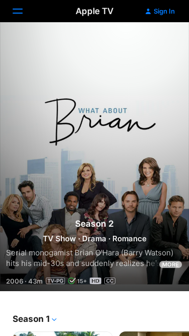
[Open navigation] (24, 11)
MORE (170, 264)
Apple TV (94, 11)
